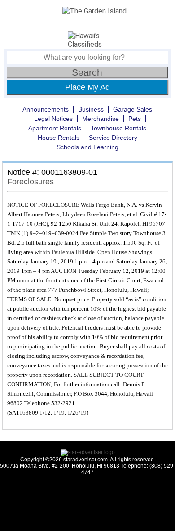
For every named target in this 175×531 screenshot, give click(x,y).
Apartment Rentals (54, 128)
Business (91, 109)
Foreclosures (30, 181)
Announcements (45, 109)
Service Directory (113, 137)
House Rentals (58, 137)
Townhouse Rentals (118, 128)
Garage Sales (132, 109)
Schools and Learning (87, 147)
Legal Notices (53, 118)
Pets (134, 118)
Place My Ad (87, 87)
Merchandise (100, 118)
